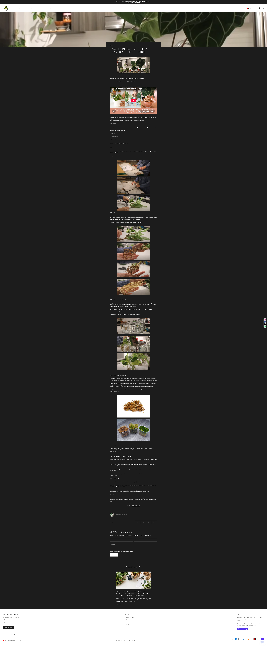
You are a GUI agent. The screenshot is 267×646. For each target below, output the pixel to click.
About (50, 8)
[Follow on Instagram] (7, 634)
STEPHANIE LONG (136, 505)
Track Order (42, 8)
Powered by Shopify (132, 640)
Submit (114, 555)
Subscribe (8, 627)
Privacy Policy (136, 535)
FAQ (126, 619)
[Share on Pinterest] (149, 522)
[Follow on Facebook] (4, 634)
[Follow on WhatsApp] (18, 634)
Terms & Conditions (129, 617)
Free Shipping (128, 624)
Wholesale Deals (22, 8)
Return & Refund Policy (130, 622)
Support (33, 8)
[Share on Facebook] (137, 522)
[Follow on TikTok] (15, 634)
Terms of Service (144, 535)
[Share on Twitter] (143, 522)
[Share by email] (154, 522)
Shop (13, 8)
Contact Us (69, 8)
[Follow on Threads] (11, 634)
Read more (118, 604)
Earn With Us (59, 8)
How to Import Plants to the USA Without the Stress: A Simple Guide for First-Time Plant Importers (132, 593)
